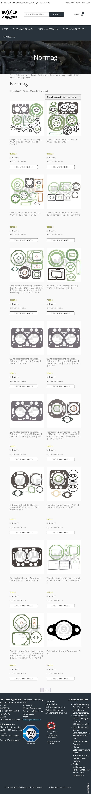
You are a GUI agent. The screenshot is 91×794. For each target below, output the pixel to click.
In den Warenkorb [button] (24, 167)
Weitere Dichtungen (54, 710)
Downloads (8, 36)
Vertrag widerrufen (32, 719)
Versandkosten (20, 161)
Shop (12, 75)
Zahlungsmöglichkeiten (33, 711)
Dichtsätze (20, 75)
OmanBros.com (65, 787)
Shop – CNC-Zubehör (73, 29)
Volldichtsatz (31, 75)
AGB (25, 702)
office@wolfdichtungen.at (11, 719)
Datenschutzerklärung (33, 699)
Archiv (25, 716)
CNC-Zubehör (52, 704)
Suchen (56, 14)
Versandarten (29, 714)
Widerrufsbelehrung (32, 708)
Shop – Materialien (48, 29)
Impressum (28, 705)
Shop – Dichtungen (23, 29)
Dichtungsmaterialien (55, 707)
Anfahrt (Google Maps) (10, 740)
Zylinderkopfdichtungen (56, 713)
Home (5, 29)
